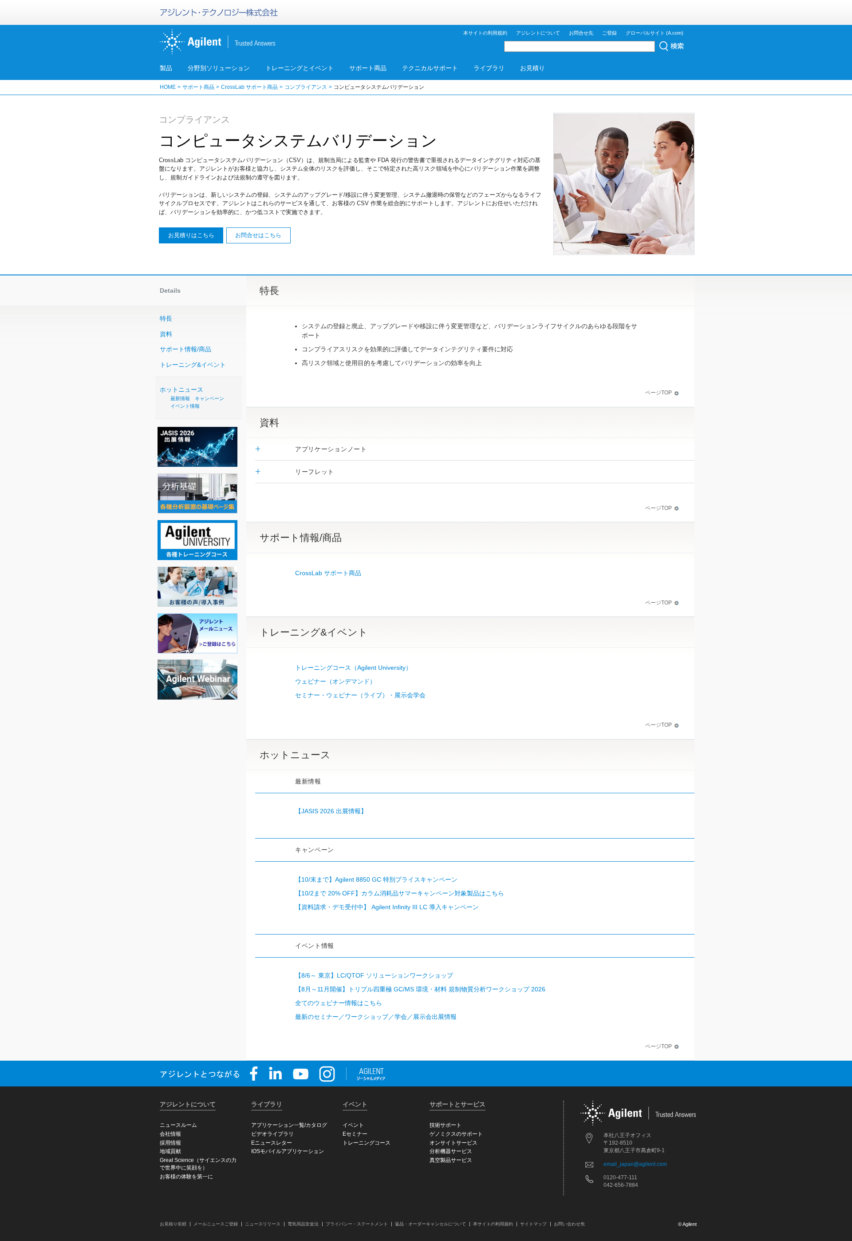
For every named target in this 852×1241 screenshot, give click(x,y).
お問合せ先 (581, 33)
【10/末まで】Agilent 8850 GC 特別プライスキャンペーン (376, 879)
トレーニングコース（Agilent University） (353, 667)
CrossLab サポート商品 (249, 87)
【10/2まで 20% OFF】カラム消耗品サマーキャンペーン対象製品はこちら (399, 893)
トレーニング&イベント (193, 365)
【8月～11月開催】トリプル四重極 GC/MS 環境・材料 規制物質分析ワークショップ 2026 (420, 989)
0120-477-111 (620, 1177)
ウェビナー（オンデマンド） (335, 681)
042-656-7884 (621, 1185)
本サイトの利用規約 (485, 33)
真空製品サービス (451, 1160)
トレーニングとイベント (299, 68)
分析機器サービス (451, 1151)
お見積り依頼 (173, 1223)
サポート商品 (368, 68)
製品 (166, 68)
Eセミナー (355, 1134)
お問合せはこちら (258, 235)
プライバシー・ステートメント (357, 1223)
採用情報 (170, 1143)
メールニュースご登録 (215, 1223)
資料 (166, 334)
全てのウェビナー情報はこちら (338, 1002)
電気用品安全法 (303, 1223)
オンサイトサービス (453, 1143)
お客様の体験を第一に (186, 1176)
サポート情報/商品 (185, 349)
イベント (353, 1125)
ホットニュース (192, 397)
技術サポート (446, 1125)
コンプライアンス (305, 87)
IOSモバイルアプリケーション (287, 1151)
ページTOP (658, 393)
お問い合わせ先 (569, 1223)
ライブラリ (489, 68)
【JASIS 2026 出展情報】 (331, 811)
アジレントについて (538, 33)
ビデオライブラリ (272, 1134)
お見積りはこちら (191, 235)
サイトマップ (533, 1223)
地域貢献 (170, 1151)
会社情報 (170, 1134)
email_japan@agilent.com (635, 1164)
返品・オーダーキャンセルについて (430, 1223)
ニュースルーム (178, 1125)
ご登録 (609, 33)
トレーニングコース (366, 1143)
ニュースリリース (262, 1223)
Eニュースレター (271, 1143)
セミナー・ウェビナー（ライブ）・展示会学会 (360, 695)
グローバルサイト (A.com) (654, 33)
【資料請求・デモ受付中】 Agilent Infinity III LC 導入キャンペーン (387, 907)
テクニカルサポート (430, 68)
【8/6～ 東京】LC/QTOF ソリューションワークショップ (374, 975)
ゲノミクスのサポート (456, 1134)
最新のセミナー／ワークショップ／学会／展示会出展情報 (376, 1016)
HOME (168, 87)
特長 (166, 318)
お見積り (532, 68)
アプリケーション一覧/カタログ (289, 1125)
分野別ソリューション (219, 68)
